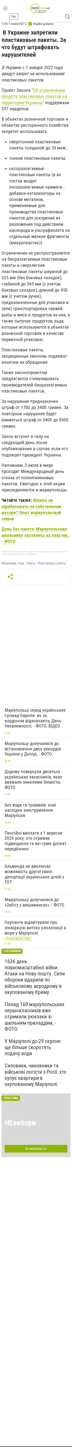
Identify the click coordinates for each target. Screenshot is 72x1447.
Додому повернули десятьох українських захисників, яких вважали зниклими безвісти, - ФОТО (34, 779)
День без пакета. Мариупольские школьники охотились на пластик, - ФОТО (35, 535)
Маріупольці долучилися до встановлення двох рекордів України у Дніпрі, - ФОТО (33, 749)
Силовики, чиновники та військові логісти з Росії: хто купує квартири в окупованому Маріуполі (35, 1074)
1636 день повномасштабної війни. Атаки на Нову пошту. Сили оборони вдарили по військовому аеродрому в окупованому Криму (35, 976)
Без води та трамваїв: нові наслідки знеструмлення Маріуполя (30, 810)
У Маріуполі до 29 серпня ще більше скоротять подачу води (32, 1047)
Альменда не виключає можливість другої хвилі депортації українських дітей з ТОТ (34, 874)
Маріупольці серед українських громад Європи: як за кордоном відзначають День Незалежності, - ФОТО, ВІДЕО (35, 718)
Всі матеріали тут (36, 1148)
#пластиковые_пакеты (51, 563)
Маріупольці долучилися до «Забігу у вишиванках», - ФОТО (34, 902)
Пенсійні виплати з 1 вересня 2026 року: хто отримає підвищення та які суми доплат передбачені (35, 841)
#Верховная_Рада (13, 563)
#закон (30, 563)
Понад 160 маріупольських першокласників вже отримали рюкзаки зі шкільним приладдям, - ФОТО (34, 1016)
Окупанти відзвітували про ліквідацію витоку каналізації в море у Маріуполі (35, 928)
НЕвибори (20, 1122)
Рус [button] (13, 16)
